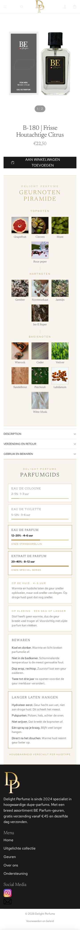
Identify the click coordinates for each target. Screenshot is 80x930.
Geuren (10, 856)
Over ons (11, 865)
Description (12, 434)
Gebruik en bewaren (18, 454)
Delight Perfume (45, 914)
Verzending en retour (20, 444)
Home (8, 840)
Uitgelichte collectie (20, 848)
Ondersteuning (16, 873)
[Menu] (5, 7)
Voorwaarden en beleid (40, 921)
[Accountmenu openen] (65, 7)
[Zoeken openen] (22, 7)
